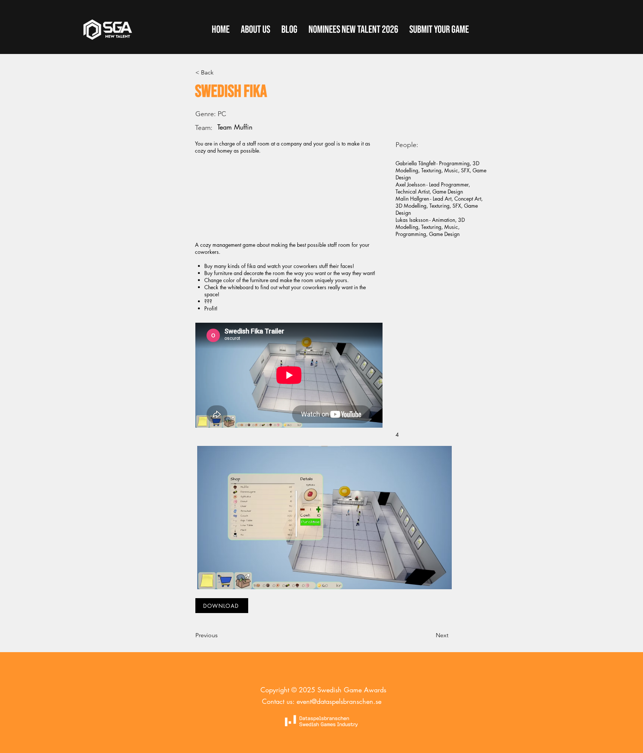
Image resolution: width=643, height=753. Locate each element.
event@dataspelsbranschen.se (339, 701)
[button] (439, 30)
